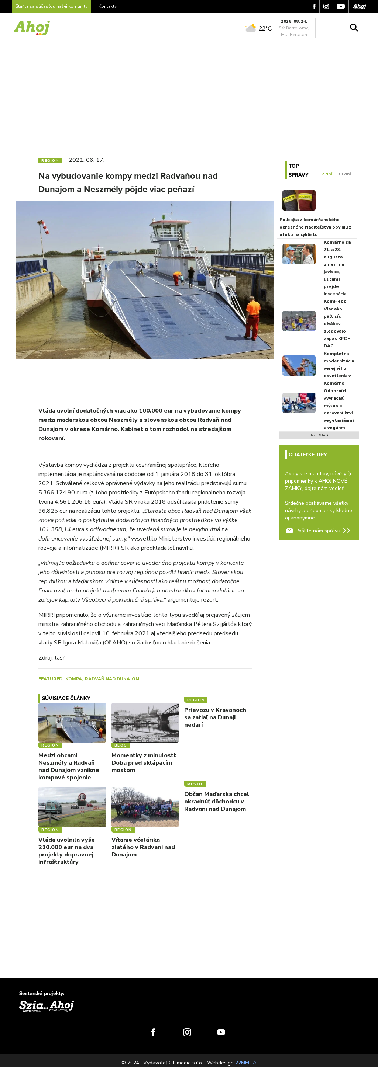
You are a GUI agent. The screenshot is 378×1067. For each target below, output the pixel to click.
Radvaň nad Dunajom (112, 679)
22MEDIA (246, 1062)
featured (50, 679)
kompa (73, 679)
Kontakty (108, 6)
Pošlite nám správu (318, 530)
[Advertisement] (189, 95)
